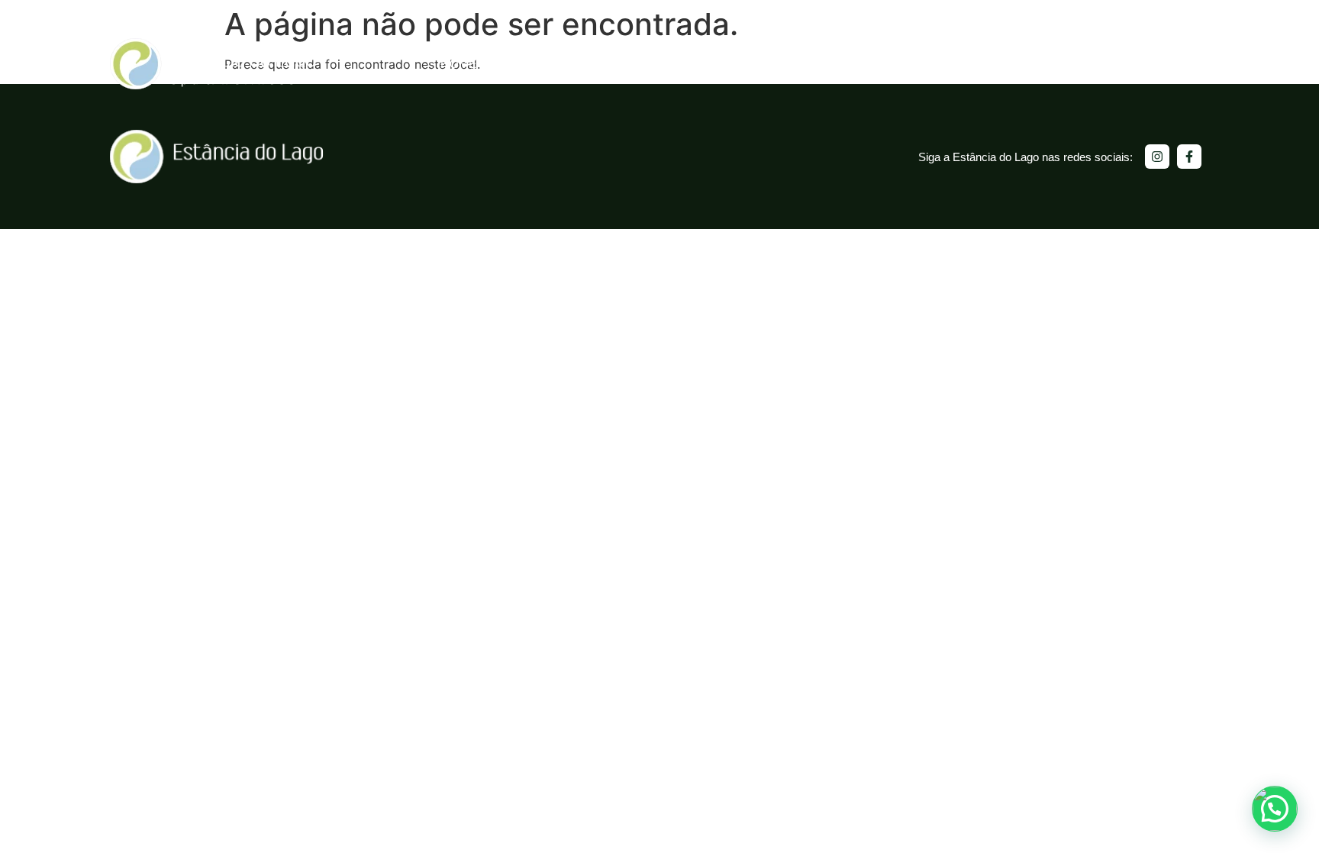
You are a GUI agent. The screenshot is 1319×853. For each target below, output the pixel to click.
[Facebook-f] (1189, 156)
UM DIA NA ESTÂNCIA (574, 63)
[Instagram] (1157, 156)
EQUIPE (905, 63)
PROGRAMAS (710, 63)
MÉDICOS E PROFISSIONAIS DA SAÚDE (1077, 63)
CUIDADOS (816, 63)
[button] (1275, 809)
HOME (458, 63)
